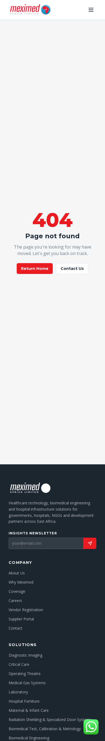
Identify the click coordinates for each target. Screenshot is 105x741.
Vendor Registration (26, 609)
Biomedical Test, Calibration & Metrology (45, 728)
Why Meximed (21, 582)
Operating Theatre (25, 673)
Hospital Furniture (24, 701)
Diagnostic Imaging (25, 655)
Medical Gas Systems (27, 682)
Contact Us (72, 268)
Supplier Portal (21, 618)
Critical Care (19, 664)
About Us (17, 572)
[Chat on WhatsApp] (91, 727)
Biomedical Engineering (29, 737)
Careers (15, 600)
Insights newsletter (33, 533)
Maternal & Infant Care (29, 710)
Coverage (17, 591)
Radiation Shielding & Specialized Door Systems (50, 719)
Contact (15, 628)
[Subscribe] (89, 543)
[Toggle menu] (91, 9)
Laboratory (18, 691)
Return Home (34, 268)
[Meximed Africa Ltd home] (30, 9)
